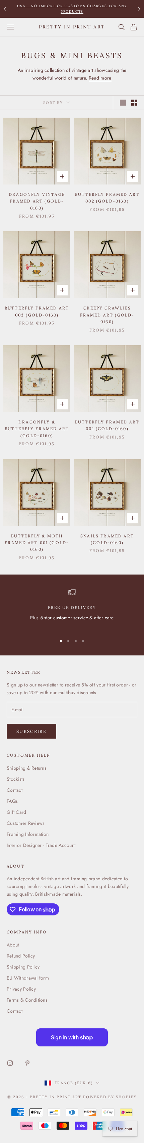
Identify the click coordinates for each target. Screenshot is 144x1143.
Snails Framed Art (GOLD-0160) (107, 539)
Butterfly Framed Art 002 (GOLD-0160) (107, 198)
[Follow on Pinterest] (27, 1063)
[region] (72, 608)
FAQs (12, 801)
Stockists (16, 779)
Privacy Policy (21, 989)
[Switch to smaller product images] (134, 103)
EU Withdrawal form (28, 978)
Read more (100, 78)
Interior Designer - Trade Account (41, 845)
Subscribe (31, 731)
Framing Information (28, 834)
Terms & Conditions (27, 1000)
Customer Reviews (26, 823)
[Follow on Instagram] (10, 1063)
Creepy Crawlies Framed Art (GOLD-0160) (107, 314)
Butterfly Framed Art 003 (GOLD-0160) (37, 311)
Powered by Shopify (110, 1097)
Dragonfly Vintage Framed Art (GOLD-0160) (37, 201)
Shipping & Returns (27, 768)
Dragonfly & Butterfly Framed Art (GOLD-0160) (37, 428)
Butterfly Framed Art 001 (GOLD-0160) (107, 425)
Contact (14, 790)
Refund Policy (21, 955)
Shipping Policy (23, 967)
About (13, 944)
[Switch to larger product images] (123, 103)
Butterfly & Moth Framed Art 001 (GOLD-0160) (37, 542)
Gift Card (16, 812)
